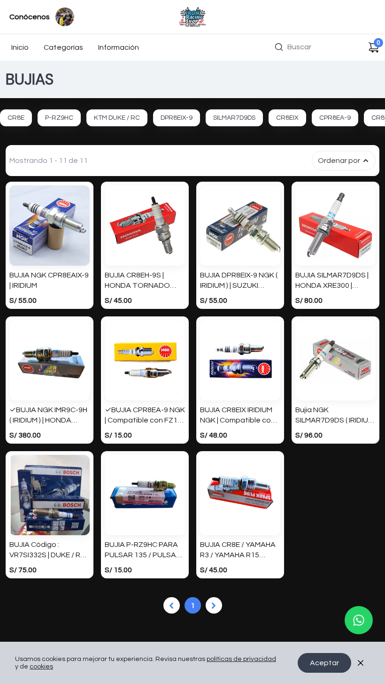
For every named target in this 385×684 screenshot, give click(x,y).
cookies (41, 666)
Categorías (63, 47)
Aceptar (324, 663)
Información (118, 47)
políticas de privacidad (241, 659)
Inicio (20, 47)
